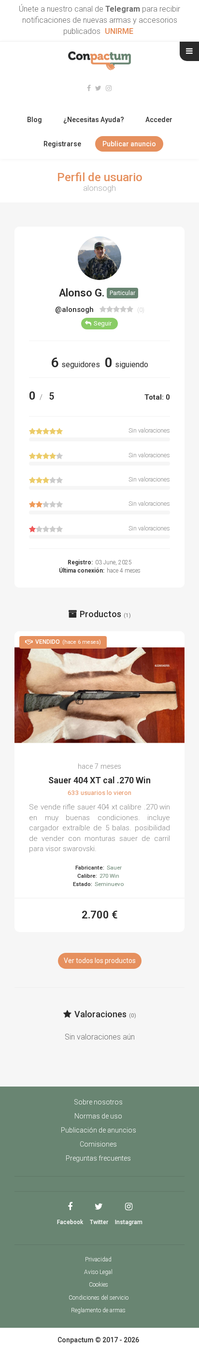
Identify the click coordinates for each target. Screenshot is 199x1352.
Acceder (158, 120)
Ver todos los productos (100, 960)
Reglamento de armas (98, 1310)
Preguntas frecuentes (98, 1158)
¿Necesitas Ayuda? (93, 120)
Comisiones (98, 1144)
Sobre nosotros (98, 1102)
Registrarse (62, 144)
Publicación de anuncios (98, 1130)
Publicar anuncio (129, 144)
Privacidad (98, 1259)
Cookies (98, 1284)
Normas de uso (98, 1116)
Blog (34, 120)
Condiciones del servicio (98, 1297)
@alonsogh (75, 309)
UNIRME (119, 31)
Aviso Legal (98, 1272)
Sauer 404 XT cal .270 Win (99, 780)
